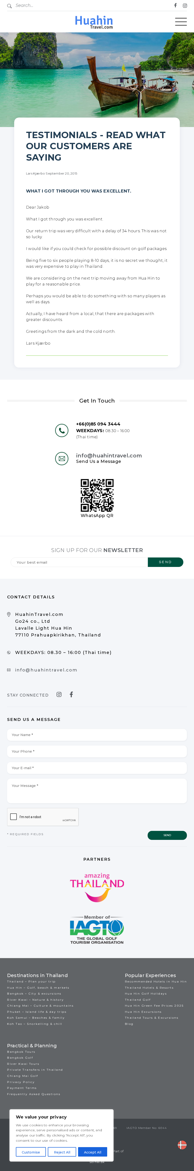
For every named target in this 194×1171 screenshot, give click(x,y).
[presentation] (43, 817)
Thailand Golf (138, 999)
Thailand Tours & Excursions (152, 1017)
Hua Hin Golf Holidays (146, 993)
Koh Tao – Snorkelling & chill (34, 1024)
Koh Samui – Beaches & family (36, 1017)
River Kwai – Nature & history (35, 999)
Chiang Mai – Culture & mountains (40, 1005)
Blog (129, 1024)
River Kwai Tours (23, 1064)
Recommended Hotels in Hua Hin (156, 981)
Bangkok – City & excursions (34, 993)
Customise (31, 1152)
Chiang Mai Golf (22, 1076)
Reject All (62, 1152)
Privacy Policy (21, 1082)
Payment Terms (22, 1088)
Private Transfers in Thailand (35, 1069)
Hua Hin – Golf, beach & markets (38, 987)
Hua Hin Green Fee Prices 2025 (154, 1005)
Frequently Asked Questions (33, 1094)
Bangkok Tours (21, 1051)
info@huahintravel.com (109, 455)
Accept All (92, 1152)
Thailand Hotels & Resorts (149, 987)
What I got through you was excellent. (78, 191)
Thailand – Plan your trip (31, 981)
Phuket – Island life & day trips (36, 1011)
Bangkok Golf (20, 1057)
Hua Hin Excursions (143, 1011)
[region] (61, 1135)
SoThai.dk (97, 1162)
